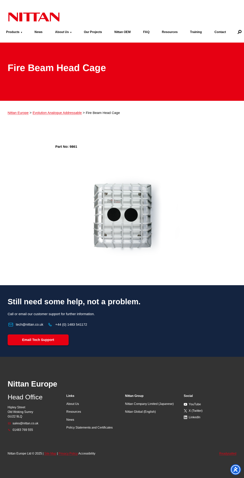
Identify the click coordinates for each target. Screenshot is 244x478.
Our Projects (93, 32)
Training (196, 32)
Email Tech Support (38, 340)
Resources (170, 32)
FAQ (146, 32)
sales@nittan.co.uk (25, 423)
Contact (220, 32)
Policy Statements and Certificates (89, 427)
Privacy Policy (68, 453)
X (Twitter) (195, 410)
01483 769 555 (23, 429)
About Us (62, 32)
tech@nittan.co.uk (29, 324)
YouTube (195, 404)
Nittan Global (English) (140, 411)
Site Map (50, 453)
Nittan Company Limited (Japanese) (149, 403)
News (39, 32)
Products (12, 32)
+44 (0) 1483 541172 (71, 324)
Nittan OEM (122, 32)
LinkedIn (194, 417)
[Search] (240, 32)
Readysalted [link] (227, 453)
